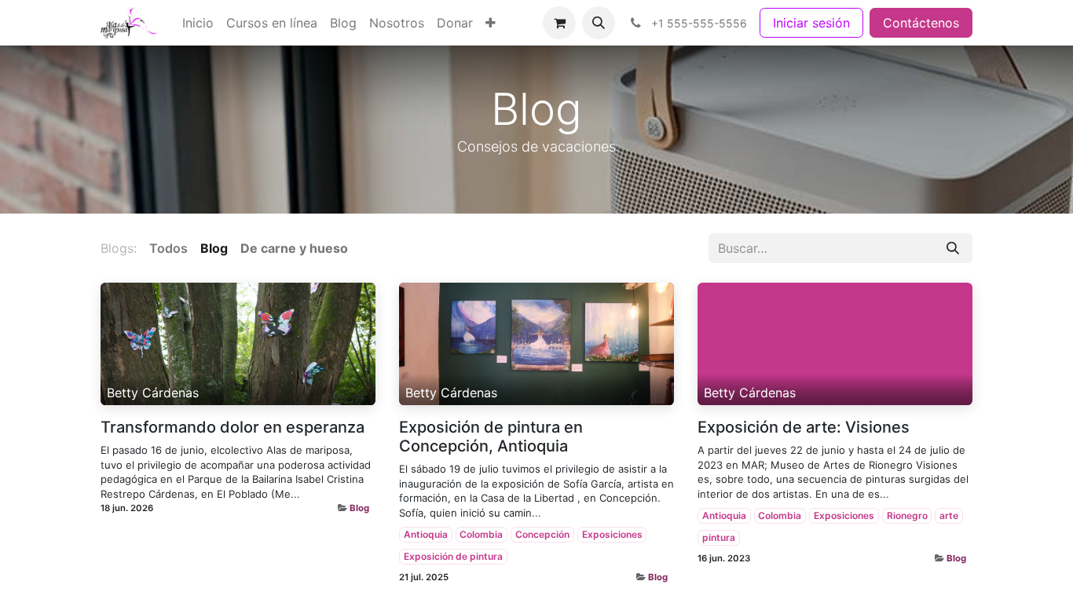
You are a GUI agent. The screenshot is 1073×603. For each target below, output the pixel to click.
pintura (718, 537)
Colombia (481, 534)
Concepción (542, 534)
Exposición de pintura (453, 556)
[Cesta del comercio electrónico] (559, 22)
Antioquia (426, 534)
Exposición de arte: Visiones (804, 427)
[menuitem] (198, 22)
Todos (168, 248)
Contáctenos (921, 23)
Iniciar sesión (811, 23)
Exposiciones (612, 534)
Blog (359, 507)
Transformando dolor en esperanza (232, 427)
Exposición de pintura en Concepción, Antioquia (491, 436)
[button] (598, 22)
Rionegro (907, 515)
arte (948, 515)
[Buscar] (952, 248)
